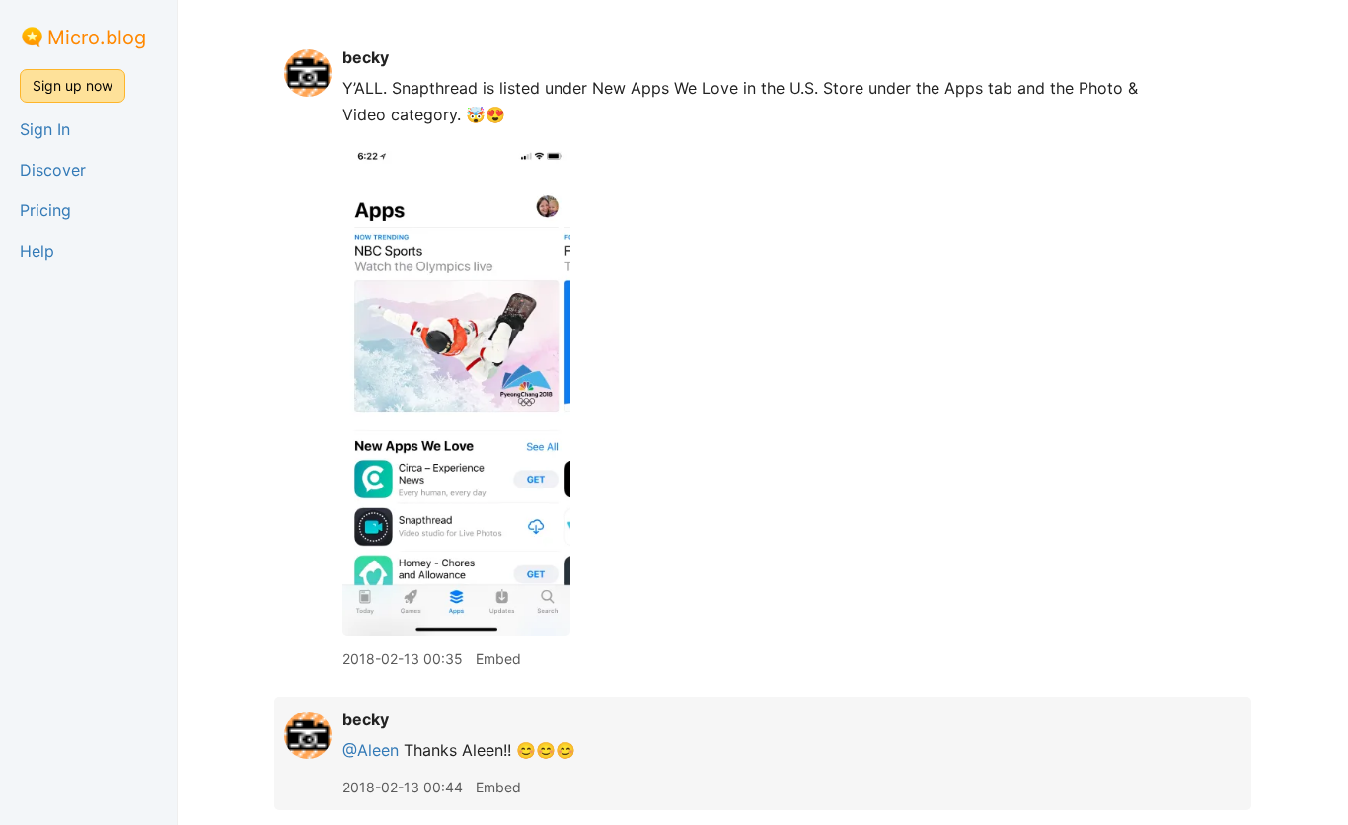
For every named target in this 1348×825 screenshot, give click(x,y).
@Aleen (370, 750)
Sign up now (72, 85)
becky (365, 57)
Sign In (45, 129)
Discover (53, 170)
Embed (498, 658)
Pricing (45, 210)
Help (37, 251)
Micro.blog (96, 37)
